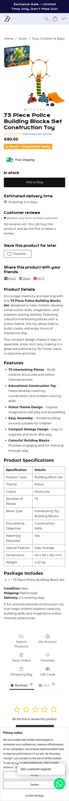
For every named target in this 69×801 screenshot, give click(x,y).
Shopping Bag (21, 674)
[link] (34, 794)
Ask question (45, 134)
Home (8, 38)
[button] (7, 19)
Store (23, 38)
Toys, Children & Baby (48, 38)
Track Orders (21, 660)
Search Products (21, 644)
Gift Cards (47, 674)
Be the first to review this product (34, 719)
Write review (29, 134)
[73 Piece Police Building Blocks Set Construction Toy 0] (34, 75)
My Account (48, 642)
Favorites (48, 660)
